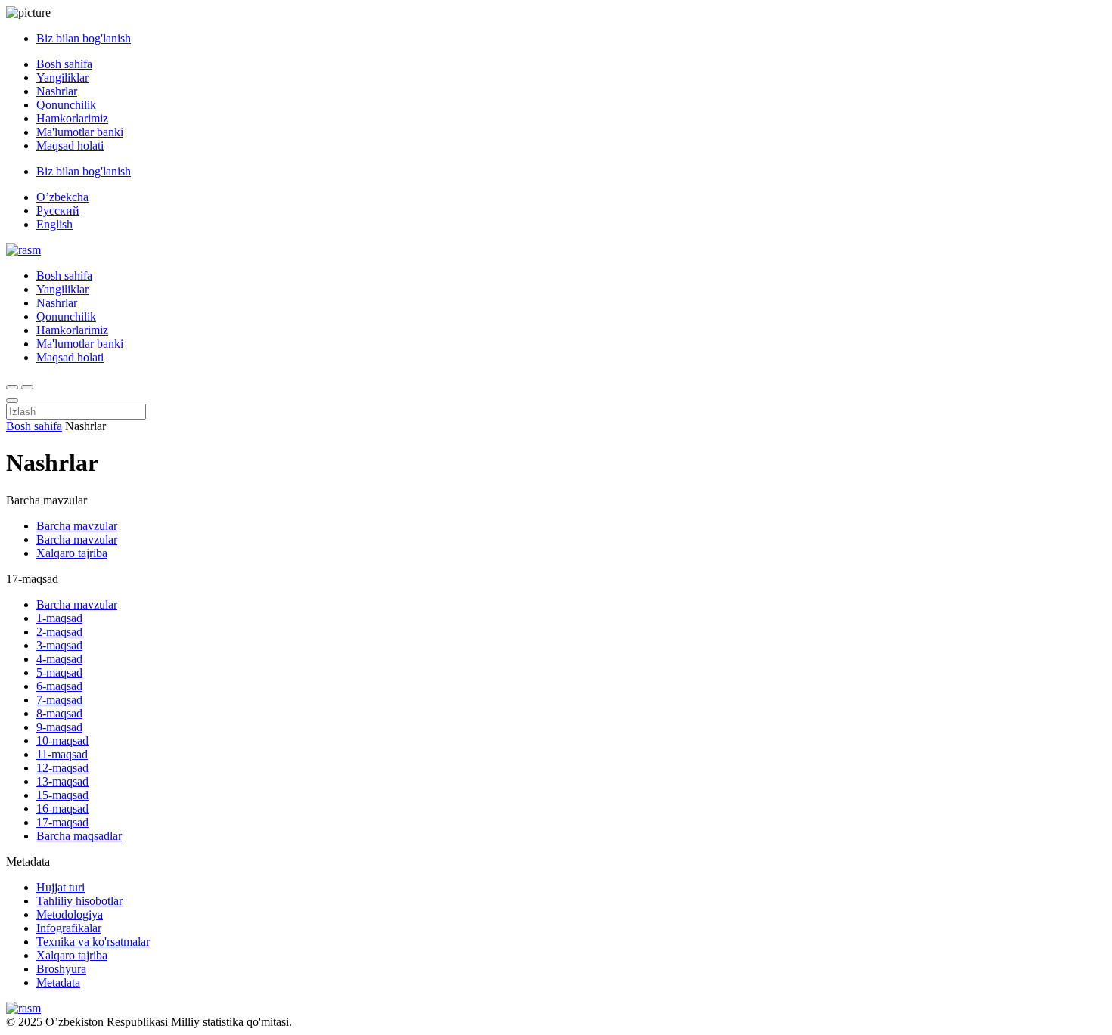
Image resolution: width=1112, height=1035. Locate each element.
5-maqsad (59, 672)
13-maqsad (62, 781)
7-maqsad (59, 699)
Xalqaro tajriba (71, 553)
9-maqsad (59, 726)
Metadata (58, 982)
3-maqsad (59, 645)
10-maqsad (62, 740)
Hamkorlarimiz (72, 118)
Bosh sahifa (64, 63)
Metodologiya (69, 914)
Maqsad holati (70, 145)
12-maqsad (62, 767)
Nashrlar (56, 91)
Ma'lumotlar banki (79, 132)
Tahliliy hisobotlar (79, 900)
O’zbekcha (62, 197)
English (54, 224)
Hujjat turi (60, 887)
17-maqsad (62, 822)
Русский (57, 210)
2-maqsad (59, 631)
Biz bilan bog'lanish (83, 38)
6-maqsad (59, 686)
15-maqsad (62, 795)
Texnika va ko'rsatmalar (93, 941)
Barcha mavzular (76, 525)
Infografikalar (68, 928)
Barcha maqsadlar (79, 835)
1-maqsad (59, 618)
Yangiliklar (62, 77)
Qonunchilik (66, 104)
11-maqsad (62, 754)
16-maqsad (62, 808)
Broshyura (61, 968)
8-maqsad (59, 713)
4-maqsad (59, 658)
